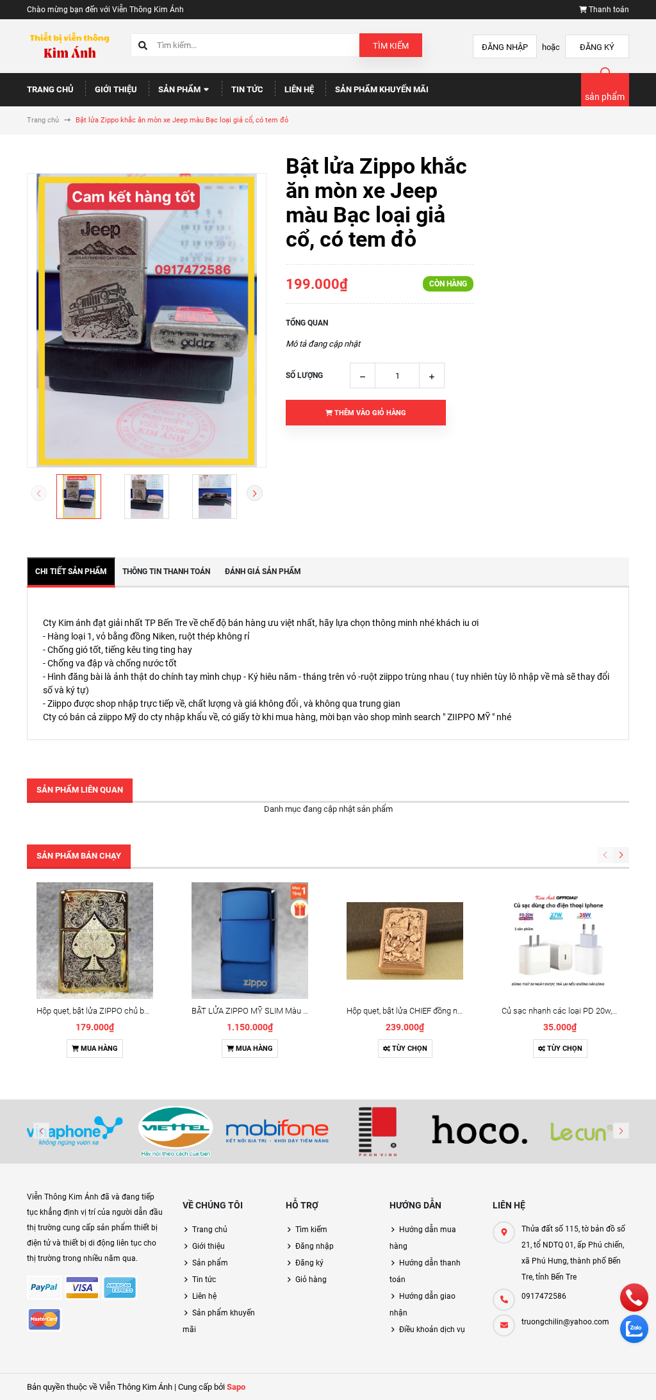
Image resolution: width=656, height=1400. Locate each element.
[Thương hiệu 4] (378, 1131)
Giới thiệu (116, 89)
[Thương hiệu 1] (74, 1131)
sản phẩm (605, 97)
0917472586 (543, 1296)
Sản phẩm (180, 89)
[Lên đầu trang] (638, 1376)
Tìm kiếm (391, 46)
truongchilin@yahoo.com (565, 1321)
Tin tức (247, 89)
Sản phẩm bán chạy (79, 856)
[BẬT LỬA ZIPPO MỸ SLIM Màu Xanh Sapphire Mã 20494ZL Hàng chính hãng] (250, 940)
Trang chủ (50, 89)
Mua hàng (98, 1048)
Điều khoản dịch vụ (432, 1329)
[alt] (581, 1131)
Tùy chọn (408, 1048)
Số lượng (304, 375)
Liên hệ (299, 89)
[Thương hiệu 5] (479, 1131)
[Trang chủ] (69, 46)
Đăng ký (597, 47)
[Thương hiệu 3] (277, 1131)
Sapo (236, 1387)
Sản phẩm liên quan (80, 790)
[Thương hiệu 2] (175, 1131)
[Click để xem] (147, 320)
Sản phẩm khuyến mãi (382, 89)
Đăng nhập (505, 47)
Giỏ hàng (311, 1279)
